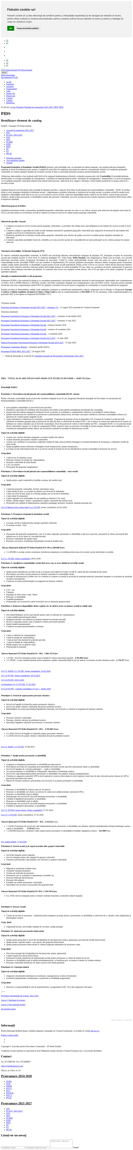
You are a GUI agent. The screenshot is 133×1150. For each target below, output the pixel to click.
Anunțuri (10, 86)
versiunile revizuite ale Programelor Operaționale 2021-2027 (59, 356)
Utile (8, 91)
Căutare (9, 100)
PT (7, 151)
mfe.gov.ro (95, 1031)
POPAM (9, 1093)
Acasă (8, 82)
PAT (8, 133)
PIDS (56, 107)
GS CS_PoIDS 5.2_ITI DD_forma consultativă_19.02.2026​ (25, 671)
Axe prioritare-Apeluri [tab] (15, 160)
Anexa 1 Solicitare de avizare (13, 1000)
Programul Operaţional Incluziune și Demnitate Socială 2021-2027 (28, 316)
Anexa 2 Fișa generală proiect (13, 1004)
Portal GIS (10, 93)
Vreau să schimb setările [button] (28, 28)
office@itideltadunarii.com (12, 1066)
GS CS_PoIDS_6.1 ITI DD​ (12, 747)
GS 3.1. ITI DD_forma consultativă (15, 559)
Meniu (4, 73)
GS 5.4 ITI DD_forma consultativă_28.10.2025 (20, 676)
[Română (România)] (7, 41)
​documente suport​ (8, 1009)
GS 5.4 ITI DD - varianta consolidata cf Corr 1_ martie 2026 (26, 689)
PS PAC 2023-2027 (14, 135)
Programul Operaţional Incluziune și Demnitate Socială (23, 325)
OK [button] (10, 28)
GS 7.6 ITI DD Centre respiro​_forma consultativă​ (21, 810)
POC (8, 1091)
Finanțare (10, 84)
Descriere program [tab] (13, 158)
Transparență (11, 89)
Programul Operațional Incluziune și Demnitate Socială (23, 334)
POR (8, 1084)
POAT (9, 1098)
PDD (8, 147)
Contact (9, 98)
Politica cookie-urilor (9, 1035)
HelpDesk (10, 103)
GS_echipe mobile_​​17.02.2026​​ (14, 842)
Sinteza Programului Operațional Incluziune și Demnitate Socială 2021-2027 (32, 343)
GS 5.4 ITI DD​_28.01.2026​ (12, 680)
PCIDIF (9, 142)
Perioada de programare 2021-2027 (38, 107)
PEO (8, 140)
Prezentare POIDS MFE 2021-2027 (16, 351)
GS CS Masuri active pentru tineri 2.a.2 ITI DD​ (20, 507)
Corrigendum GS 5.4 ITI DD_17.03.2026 (18, 684)
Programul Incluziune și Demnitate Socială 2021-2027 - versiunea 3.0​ (29, 307)
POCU (9, 1088)
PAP (8, 137)
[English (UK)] (7, 43)
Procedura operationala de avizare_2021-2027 (20, 996)
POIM (8, 1081)
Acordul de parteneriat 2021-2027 (20, 130)
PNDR (9, 1086)
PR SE (9, 154)
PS (7, 149)
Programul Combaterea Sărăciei (14, 347)
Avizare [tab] (9, 163)
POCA (9, 1095)
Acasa (13, 107)
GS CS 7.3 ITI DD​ (9, 815)
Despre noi (10, 96)
